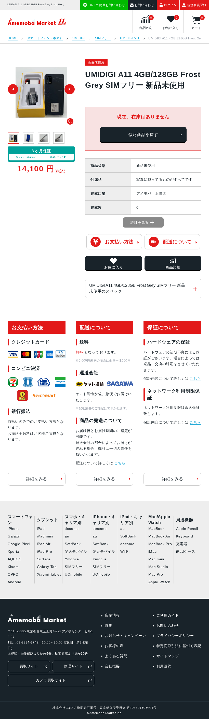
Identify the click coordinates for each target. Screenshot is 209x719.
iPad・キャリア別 (131, 520)
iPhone (14, 529)
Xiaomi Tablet (49, 574)
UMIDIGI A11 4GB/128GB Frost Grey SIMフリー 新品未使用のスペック (137, 288)
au (67, 536)
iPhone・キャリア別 (104, 520)
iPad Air (44, 544)
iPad (41, 529)
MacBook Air (159, 536)
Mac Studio (158, 567)
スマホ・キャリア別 (75, 520)
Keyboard (184, 536)
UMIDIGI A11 (130, 38)
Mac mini (156, 559)
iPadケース (185, 551)
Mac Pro (155, 574)
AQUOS (14, 559)
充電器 (181, 544)
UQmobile (73, 574)
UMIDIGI (78, 38)
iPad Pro (44, 551)
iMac (152, 551)
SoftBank (73, 544)
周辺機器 (184, 520)
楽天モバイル (76, 551)
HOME (13, 38)
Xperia (13, 551)
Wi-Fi (125, 551)
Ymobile (72, 559)
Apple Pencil (187, 529)
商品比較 (172, 267)
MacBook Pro (160, 544)
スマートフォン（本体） (45, 38)
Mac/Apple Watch (159, 520)
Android (14, 582)
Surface (44, 559)
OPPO (13, 574)
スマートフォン (20, 520)
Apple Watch (159, 582)
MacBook (156, 529)
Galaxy (14, 536)
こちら (119, 463)
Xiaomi (14, 567)
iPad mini (45, 536)
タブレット (47, 520)
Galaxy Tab (47, 567)
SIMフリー (103, 38)
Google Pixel (19, 544)
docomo (72, 529)
